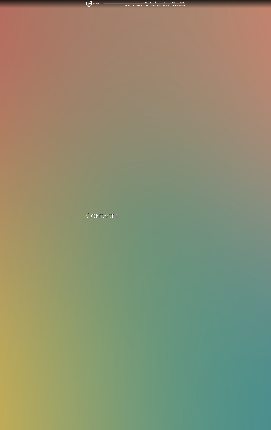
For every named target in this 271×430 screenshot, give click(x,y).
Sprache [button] (182, 2)
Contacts (175, 5)
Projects (153, 5)
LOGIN (173, 2)
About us (127, 5)
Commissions (161, 5)
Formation (139, 5)
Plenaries (146, 5)
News (133, 5)
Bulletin (168, 5)
